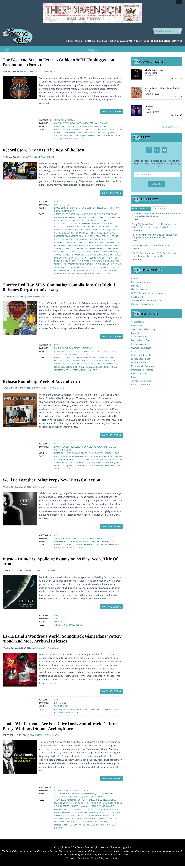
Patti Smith (87, 818)
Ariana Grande (70, 217)
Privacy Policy (98, 858)
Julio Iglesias (107, 544)
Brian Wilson (79, 220)
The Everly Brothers (64, 264)
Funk (83, 208)
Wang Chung (110, 270)
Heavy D (58, 132)
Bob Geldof (102, 217)
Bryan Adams (93, 220)
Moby (99, 363)
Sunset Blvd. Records (141, 380)
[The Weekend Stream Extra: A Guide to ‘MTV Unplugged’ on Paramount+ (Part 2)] (20, 87)
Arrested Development (81, 129)
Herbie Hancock (91, 544)
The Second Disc (29, 156)
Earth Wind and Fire (74, 809)
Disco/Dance (60, 351)
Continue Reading (111, 111)
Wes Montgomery (80, 273)
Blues (57, 126)
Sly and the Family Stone (74, 254)
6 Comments (52, 735)
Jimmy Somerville (82, 360)
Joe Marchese (32, 296)
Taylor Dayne (100, 821)
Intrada (135, 351)
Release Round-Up (63, 443)
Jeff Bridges (67, 239)
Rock (105, 126)
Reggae (105, 541)
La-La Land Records (141, 355)
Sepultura (59, 367)
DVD (60, 123)
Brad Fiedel (65, 220)
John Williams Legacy (154, 70)
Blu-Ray (58, 447)
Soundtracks (67, 211)
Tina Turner (103, 267)
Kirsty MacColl (99, 360)
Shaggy (64, 547)
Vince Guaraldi (77, 270)
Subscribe (157, 183)
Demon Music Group (141, 340)
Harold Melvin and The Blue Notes (96, 812)
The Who (92, 267)
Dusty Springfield (88, 229)
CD (55, 123)
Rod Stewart (108, 135)
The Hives (90, 264)
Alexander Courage (64, 709)
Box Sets (58, 204)
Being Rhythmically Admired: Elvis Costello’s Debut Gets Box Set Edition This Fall (154, 226)
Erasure (58, 360)
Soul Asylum (67, 138)
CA (181, 78)
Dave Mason (116, 456)
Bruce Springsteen (72, 806)
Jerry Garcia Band (97, 239)
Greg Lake (90, 462)
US (172, 78)
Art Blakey (84, 217)
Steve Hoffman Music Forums (146, 300)
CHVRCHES (106, 220)
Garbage (109, 709)
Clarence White (72, 226)
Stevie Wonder (85, 821)
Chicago (101, 806)
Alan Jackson (74, 800)
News (57, 201)
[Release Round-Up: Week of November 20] (20, 409)
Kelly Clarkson (69, 815)
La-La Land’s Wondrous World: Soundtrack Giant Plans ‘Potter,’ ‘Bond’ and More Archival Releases (62, 638)
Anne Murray (61, 456)
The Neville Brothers (95, 367)
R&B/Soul (84, 126)
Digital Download (72, 123)
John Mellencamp (72, 132)
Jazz (89, 208)
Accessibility (112, 858)
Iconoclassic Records (141, 344)
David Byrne (90, 357)
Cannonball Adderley (65, 223)
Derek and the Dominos (66, 459)
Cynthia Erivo (104, 226)
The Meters (60, 267)
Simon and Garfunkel (65, 821)
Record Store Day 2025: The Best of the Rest (44, 150)
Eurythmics (82, 233)
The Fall (80, 264)
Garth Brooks (61, 462)
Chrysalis (135, 332)
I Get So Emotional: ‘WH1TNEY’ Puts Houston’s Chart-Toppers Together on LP (155, 255)
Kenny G (82, 815)
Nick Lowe (99, 242)
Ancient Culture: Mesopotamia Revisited (163, 88)
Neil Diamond (103, 465)
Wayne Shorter (62, 273)
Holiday (95, 453)
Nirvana (58, 135)
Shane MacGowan (89, 251)
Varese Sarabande (140, 384)
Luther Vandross (96, 815)
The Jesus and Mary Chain (109, 264)
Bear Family (137, 325)
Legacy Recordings (140, 358)
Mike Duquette (28, 71)
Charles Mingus (99, 223)
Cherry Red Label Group (143, 329)
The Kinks (101, 824)
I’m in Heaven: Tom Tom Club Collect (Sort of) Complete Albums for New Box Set (154, 236)
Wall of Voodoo (94, 270)
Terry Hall (73, 258)
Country (79, 453)
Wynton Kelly (97, 273)
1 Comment (49, 296)
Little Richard (71, 242)
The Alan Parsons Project (82, 824)
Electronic (73, 351)
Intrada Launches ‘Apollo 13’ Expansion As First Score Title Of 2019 (60, 561)
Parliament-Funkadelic (66, 245)
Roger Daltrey (103, 248)
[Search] (179, 31)
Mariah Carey (94, 132)
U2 (85, 370)
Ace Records (137, 321)
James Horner (76, 625)
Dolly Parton (87, 459)
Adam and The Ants (86, 214)
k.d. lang (80, 138)
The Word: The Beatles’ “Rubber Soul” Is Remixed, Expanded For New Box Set (157, 215)
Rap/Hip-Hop (96, 126)
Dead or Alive (70, 229)
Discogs (135, 285)
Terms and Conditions (77, 858)
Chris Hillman (91, 456)
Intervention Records (142, 347)
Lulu (84, 132)
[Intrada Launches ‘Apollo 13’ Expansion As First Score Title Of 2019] (20, 592)
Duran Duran (101, 129)
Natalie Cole (74, 818)
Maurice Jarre (86, 242)
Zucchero (81, 547)
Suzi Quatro (60, 258)
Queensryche (93, 135)
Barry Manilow (72, 803)
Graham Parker (87, 236)
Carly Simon (89, 806)
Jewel (117, 462)
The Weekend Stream (64, 120)
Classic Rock (67, 126)
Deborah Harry (105, 357)
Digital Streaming (91, 123)
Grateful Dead (69, 812)
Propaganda (69, 248)
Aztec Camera (76, 357)
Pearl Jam (81, 135)
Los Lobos (71, 363)
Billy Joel (85, 803)
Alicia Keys (87, 800)
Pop (77, 126)
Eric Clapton (115, 129)
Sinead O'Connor (108, 251)
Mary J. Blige (109, 132)
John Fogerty (74, 465)
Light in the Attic (139, 362)
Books (66, 447)
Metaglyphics (124, 847)
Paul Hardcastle (87, 245)
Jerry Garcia (80, 239)
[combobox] (167, 31)
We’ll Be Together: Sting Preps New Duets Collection (51, 480)
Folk (77, 208)
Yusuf (108, 273)
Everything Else (88, 351)
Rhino (134, 377)
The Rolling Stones (77, 267)
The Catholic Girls (63, 468)
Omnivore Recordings (142, 369)
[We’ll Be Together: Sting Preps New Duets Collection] (20, 508)
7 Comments (47, 156)
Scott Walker (71, 712)
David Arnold (97, 709)
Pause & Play (137, 296)
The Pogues (113, 367)
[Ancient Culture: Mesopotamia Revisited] (136, 92)
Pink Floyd (116, 465)
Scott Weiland (71, 251)
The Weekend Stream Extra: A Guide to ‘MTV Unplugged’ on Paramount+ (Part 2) (58, 62)
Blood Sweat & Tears (102, 803)
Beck (93, 217)
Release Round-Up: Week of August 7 (150, 245)
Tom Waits (116, 267)
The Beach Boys (69, 261)
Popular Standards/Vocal (77, 541)
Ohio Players (112, 242)
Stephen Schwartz (97, 254)
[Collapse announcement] (179, 2)
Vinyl (104, 123)
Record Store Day (86, 248)
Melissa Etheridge (86, 363)
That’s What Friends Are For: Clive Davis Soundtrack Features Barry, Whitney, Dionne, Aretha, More (61, 726)
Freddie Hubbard (97, 233)
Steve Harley (114, 254)
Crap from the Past (140, 282)
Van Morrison (61, 270)
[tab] (141, 208)
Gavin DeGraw (77, 462)
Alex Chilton (103, 214)
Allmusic (135, 278)
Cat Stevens (84, 223)
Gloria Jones (71, 236)
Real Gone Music (139, 373)
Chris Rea (104, 456)
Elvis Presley (101, 459)
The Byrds (97, 261)
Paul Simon (69, 135)
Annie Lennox (61, 129)
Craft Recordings (139, 336)
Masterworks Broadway (143, 366)
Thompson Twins (63, 370)
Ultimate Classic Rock (142, 304)
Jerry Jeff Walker (104, 462)
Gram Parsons (103, 236)
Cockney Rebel (89, 226)
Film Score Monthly (141, 289)
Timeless (149, 106)
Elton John (103, 229)
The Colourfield (111, 261)
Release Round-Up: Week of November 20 (41, 381)
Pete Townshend (105, 245)
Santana (112, 818)
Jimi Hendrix (60, 465)
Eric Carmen (104, 809)
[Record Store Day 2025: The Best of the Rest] (20, 170)
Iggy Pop (68, 360)
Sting (71, 547)
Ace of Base (60, 800)
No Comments (47, 71)
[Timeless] (136, 110)
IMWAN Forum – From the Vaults (147, 293)
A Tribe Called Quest (64, 214)
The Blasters (84, 261)
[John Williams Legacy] (136, 74)
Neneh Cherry (110, 363)
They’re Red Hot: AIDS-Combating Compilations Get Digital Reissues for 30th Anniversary (59, 287)
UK (176, 78)
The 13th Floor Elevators (92, 258)
